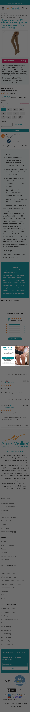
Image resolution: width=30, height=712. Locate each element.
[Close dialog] (28, 347)
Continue (7, 357)
